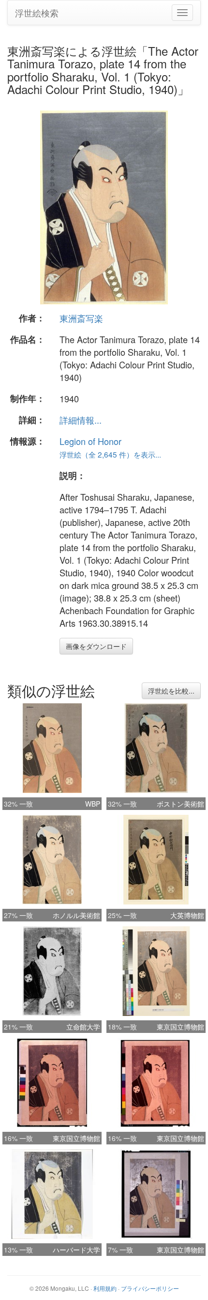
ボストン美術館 (180, 804)
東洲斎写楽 (81, 318)
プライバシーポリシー (150, 1288)
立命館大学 (83, 1026)
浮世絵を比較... (171, 691)
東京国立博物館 (180, 1026)
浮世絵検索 (37, 12)
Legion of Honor (90, 441)
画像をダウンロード (96, 646)
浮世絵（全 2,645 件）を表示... (110, 454)
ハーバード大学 (76, 1249)
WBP (92, 804)
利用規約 (105, 1288)
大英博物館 (187, 915)
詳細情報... (80, 419)
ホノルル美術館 (76, 915)
